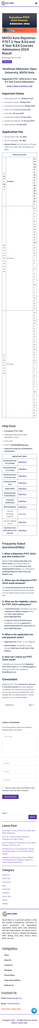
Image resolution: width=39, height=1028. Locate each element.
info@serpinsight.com (14, 998)
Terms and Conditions (12, 980)
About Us (7, 960)
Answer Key (6, 882)
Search (4, 813)
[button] (36, 3)
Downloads (6, 889)
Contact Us (8, 965)
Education (6, 893)
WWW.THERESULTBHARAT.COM (19, 86)
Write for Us (8, 985)
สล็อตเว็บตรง (6, 1009)
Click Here (22, 514)
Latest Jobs (6, 896)
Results (4, 900)
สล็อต (14, 1009)
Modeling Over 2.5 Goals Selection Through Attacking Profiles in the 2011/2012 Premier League (18, 851)
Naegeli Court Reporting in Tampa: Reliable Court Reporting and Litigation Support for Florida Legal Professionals (17, 859)
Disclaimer (8, 970)
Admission (7, 62)
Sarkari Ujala (22, 1023)
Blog (3, 886)
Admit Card (6, 878)
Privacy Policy (9, 975)
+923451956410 (13, 1004)
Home (6, 955)
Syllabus (5, 904)
